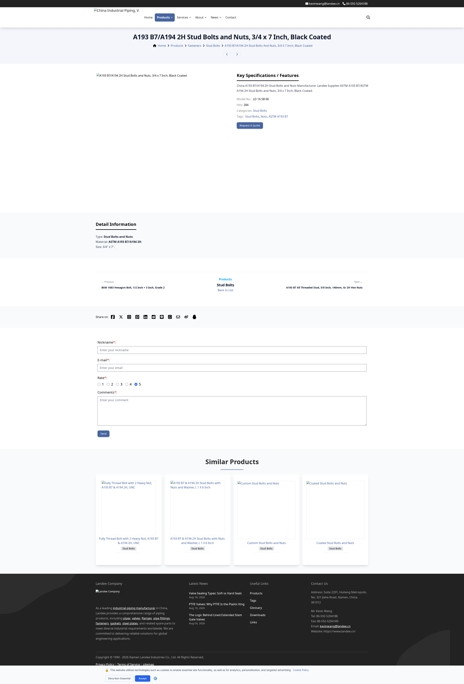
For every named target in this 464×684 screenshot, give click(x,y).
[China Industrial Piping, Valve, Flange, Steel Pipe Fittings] (116, 17)
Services (182, 17)
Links (253, 622)
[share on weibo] (186, 317)
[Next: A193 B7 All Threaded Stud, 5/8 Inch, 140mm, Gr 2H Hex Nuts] (237, 54)
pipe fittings (161, 618)
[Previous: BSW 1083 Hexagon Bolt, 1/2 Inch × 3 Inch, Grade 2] (227, 54)
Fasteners (194, 46)
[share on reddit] (154, 317)
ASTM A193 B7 (278, 116)
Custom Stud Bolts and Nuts (266, 543)
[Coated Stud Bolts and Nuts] (335, 510)
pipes (126, 618)
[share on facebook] (113, 317)
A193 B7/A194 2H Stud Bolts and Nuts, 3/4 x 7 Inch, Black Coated (268, 46)
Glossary (256, 608)
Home (148, 17)
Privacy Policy (105, 664)
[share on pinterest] (137, 317)
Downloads (258, 615)
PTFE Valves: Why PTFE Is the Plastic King (217, 604)
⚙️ (155, 678)
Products (163, 17)
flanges (147, 618)
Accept (143, 678)
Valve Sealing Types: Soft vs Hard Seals (215, 593)
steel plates (130, 623)
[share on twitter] (121, 317)
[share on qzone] (194, 317)
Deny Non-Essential (119, 678)
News (214, 17)
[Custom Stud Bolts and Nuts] (266, 510)
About (199, 17)
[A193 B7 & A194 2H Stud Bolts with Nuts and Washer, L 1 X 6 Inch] (197, 508)
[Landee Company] (137, 596)
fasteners (102, 623)
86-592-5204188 (357, 4)
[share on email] (178, 317)
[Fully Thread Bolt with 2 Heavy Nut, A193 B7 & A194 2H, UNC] (129, 508)
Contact (230, 17)
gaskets (115, 623)
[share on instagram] (129, 317)
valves (136, 618)
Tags (253, 601)
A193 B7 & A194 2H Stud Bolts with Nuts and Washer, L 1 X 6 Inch (197, 541)
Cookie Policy (301, 670)
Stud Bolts (213, 46)
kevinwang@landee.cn (324, 4)
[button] (172, 17)
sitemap (148, 664)
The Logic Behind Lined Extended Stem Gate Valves (215, 617)
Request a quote (250, 125)
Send (103, 433)
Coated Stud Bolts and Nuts (335, 543)
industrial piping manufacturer (134, 608)
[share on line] (162, 317)
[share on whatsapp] (170, 317)
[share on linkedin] (145, 317)
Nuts (264, 116)
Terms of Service (128, 664)
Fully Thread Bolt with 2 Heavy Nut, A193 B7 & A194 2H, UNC (128, 541)
